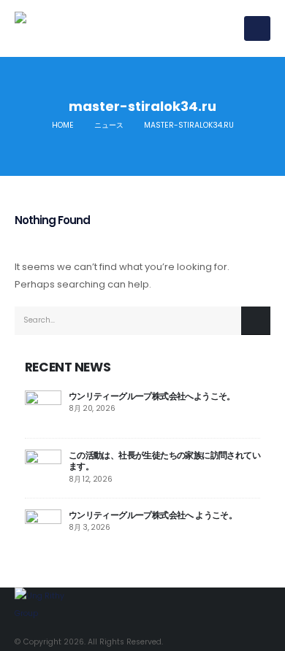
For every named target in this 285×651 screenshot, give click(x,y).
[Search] (255, 321)
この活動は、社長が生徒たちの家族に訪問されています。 (164, 460)
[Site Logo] (88, 28)
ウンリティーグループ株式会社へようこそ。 (152, 396)
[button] (257, 28)
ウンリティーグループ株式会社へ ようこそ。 (153, 515)
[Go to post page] (43, 408)
